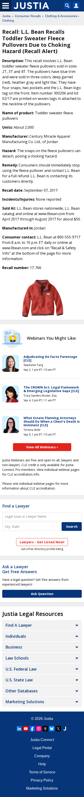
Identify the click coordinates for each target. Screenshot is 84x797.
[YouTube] (25, 728)
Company (42, 756)
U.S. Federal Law (21, 669)
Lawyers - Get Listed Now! (42, 542)
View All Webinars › (42, 447)
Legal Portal (42, 748)
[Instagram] (38, 728)
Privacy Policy (42, 780)
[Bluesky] (51, 728)
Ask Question (42, 593)
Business (13, 647)
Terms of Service (42, 772)
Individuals (15, 636)
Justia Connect (42, 740)
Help (42, 764)
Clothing (8, 20)
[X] (58, 728)
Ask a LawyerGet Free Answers (19, 569)
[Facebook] (32, 728)
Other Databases (21, 691)
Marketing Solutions (24, 701)
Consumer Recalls (28, 16)
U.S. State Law (19, 680)
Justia (6, 16)
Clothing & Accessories (61, 16)
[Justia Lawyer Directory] (64, 728)
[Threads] (45, 728)
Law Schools (17, 658)
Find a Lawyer (16, 506)
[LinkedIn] (19, 728)
